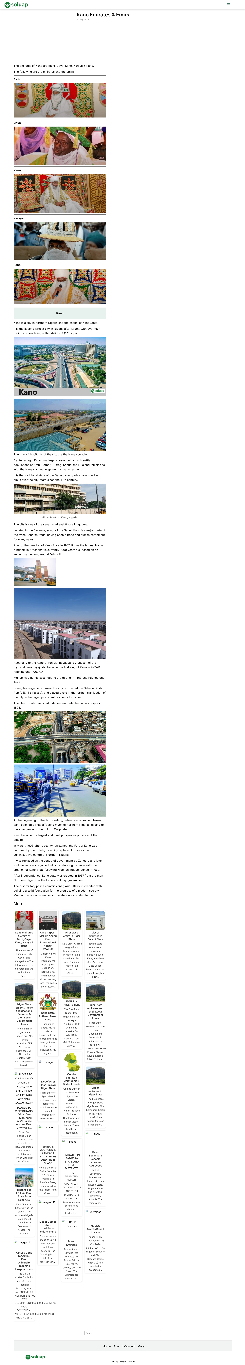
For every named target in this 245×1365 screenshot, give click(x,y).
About (117, 1346)
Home (107, 1346)
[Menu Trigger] (228, 4)
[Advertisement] (123, 42)
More (141, 1346)
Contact (129, 1346)
